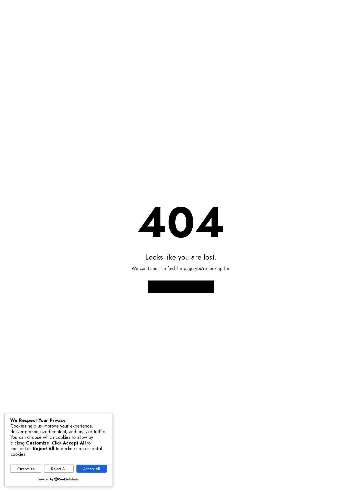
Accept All (91, 469)
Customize (26, 469)
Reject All (58, 469)
